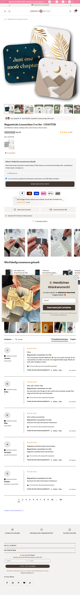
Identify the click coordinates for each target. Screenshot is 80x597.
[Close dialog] (75, 277)
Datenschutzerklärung (60, 315)
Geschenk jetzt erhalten (59, 307)
